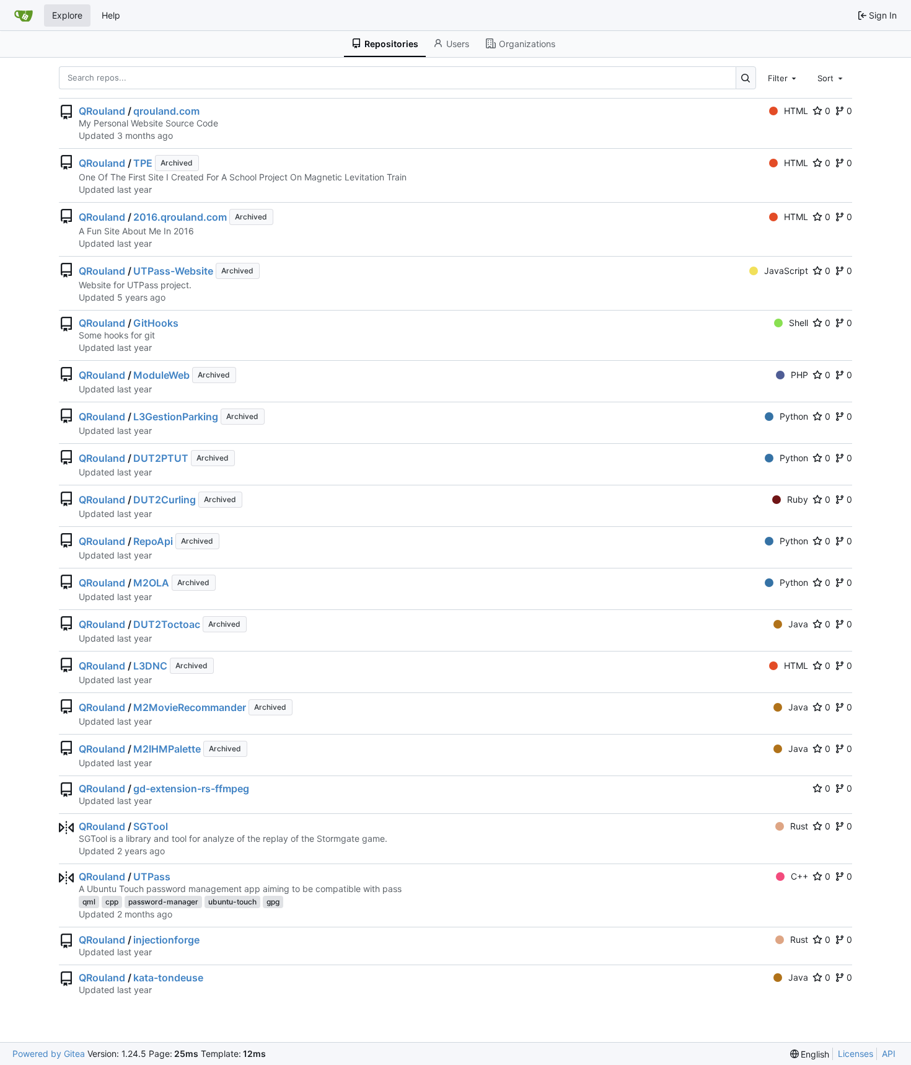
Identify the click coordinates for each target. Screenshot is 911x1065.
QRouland (102, 111)
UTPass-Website (173, 271)
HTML (796, 110)
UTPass (151, 876)
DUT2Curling (164, 499)
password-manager (163, 901)
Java (798, 624)
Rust (799, 826)
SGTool (150, 826)
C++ (799, 876)
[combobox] (783, 77)
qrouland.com (166, 111)
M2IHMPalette (167, 749)
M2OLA (151, 583)
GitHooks (155, 323)
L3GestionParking (175, 416)
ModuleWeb (161, 375)
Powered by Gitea (48, 1053)
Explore (67, 15)
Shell (798, 322)
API (889, 1053)
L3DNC (150, 666)
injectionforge (166, 940)
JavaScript (786, 270)
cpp (111, 901)
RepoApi (153, 541)
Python (794, 416)
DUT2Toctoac (166, 624)
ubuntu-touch (232, 901)
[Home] (23, 15)
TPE (142, 163)
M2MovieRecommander (189, 707)
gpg (272, 901)
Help (111, 15)
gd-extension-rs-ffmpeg (191, 788)
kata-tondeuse (168, 977)
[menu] (810, 1054)
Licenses (855, 1053)
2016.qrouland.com (180, 217)
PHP (799, 374)
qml (88, 901)
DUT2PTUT (160, 458)
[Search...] (746, 77)
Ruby (797, 499)
